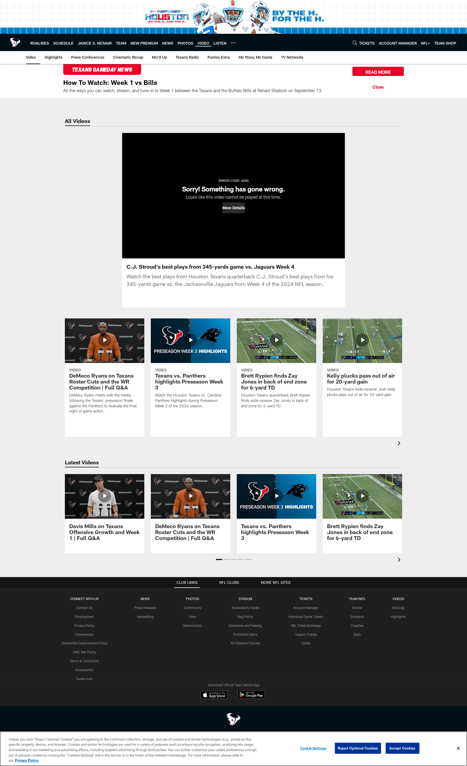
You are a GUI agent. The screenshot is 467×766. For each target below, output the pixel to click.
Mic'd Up (398, 608)
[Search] (355, 42)
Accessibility (84, 670)
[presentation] (400, 444)
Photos (192, 599)
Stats (357, 634)
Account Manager (306, 608)
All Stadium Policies (245, 643)
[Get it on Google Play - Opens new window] (251, 697)
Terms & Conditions (84, 661)
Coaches (357, 625)
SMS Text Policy (84, 652)
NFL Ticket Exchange (306, 625)
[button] (233, 207)
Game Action (192, 625)
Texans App (84, 679)
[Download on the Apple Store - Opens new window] (214, 695)
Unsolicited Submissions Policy (84, 643)
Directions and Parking (245, 625)
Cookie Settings (313, 748)
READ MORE (378, 72)
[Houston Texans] (233, 720)
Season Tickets (306, 634)
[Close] (378, 86)
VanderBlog (145, 616)
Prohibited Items (245, 634)
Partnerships (84, 634)
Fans (192, 616)
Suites (306, 643)
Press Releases (145, 608)
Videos (398, 599)
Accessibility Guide (245, 608)
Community (192, 608)
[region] (233, 748)
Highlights (398, 616)
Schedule (357, 616)
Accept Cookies (402, 748)
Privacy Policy (84, 625)
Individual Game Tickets (306, 616)
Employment (84, 616)
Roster (357, 608)
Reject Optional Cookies (358, 748)
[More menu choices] (233, 43)
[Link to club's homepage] (15, 42)
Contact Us (84, 608)
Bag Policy (245, 616)
